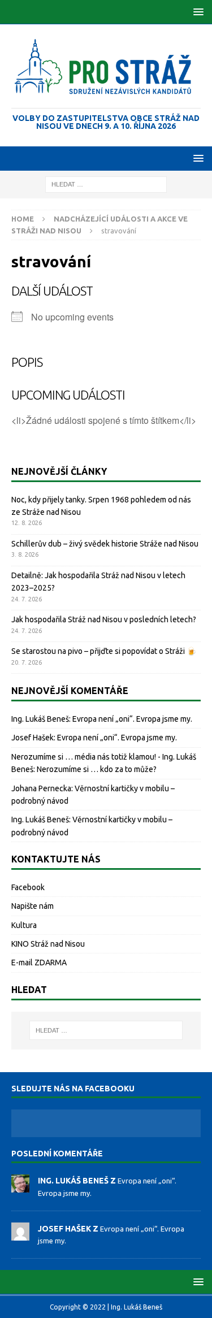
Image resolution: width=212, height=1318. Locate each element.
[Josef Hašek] (20, 1234)
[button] (196, 11)
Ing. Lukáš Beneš (40, 718)
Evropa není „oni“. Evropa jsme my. (132, 718)
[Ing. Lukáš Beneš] (20, 1187)
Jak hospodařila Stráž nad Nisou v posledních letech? (103, 619)
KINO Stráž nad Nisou (48, 943)
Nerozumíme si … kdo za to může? (97, 769)
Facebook (28, 887)
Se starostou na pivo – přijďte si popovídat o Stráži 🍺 (103, 651)
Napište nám (32, 906)
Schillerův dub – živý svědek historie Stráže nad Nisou (104, 543)
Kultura (24, 925)
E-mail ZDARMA (39, 962)
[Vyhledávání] (106, 183)
